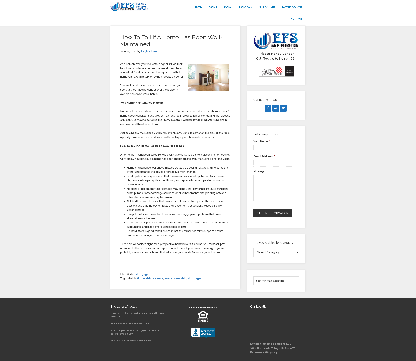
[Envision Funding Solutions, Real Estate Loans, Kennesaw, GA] (203, 333)
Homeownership (175, 278)
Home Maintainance (150, 278)
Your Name (262, 141)
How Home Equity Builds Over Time (129, 323)
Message (260, 171)
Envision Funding (139, 7)
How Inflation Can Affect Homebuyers (130, 340)
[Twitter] (283, 108)
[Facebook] (268, 108)
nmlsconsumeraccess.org (203, 307)
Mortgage (142, 274)
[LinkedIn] (275, 108)
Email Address (264, 156)
